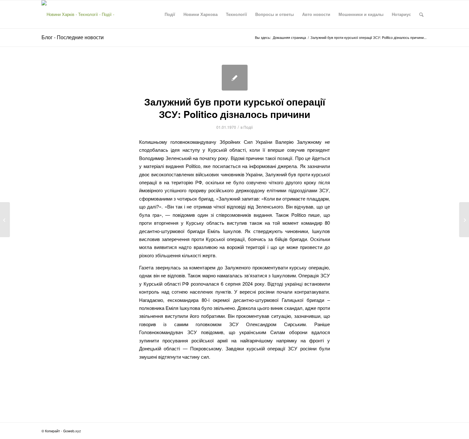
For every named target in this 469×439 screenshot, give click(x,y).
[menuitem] (169, 14)
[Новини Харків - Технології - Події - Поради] (83, 14)
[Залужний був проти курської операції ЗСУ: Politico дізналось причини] (235, 78)
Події (248, 127)
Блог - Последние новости (72, 37)
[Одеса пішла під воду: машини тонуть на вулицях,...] (5, 219)
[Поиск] (421, 14)
